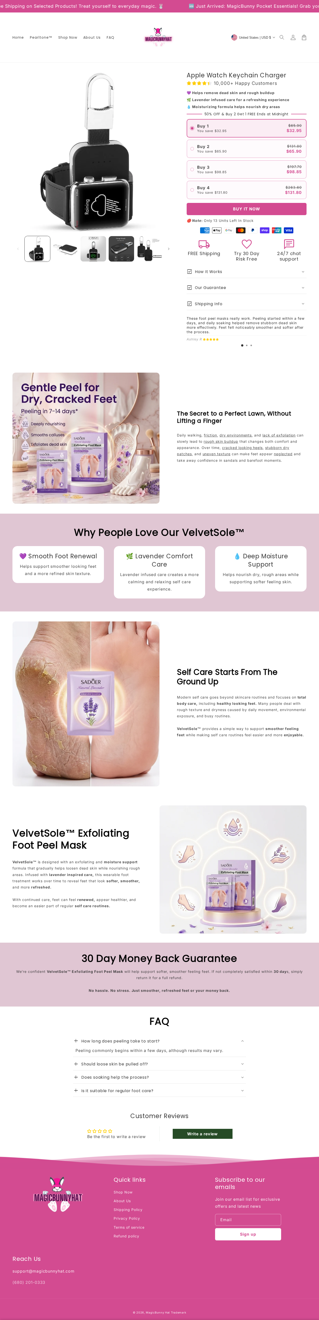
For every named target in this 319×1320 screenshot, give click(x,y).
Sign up (248, 1234)
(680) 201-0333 (28, 1282)
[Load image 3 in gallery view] (93, 249)
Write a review (202, 1133)
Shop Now (123, 1192)
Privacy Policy (127, 1218)
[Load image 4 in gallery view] (121, 249)
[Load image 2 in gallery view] (65, 249)
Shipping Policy (128, 1209)
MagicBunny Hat (158, 1312)
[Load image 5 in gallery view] (149, 249)
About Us (122, 1201)
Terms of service (129, 1227)
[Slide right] (168, 248)
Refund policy (126, 1236)
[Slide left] (17, 248)
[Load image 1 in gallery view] (37, 249)
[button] (282, 37)
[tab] (242, 345)
